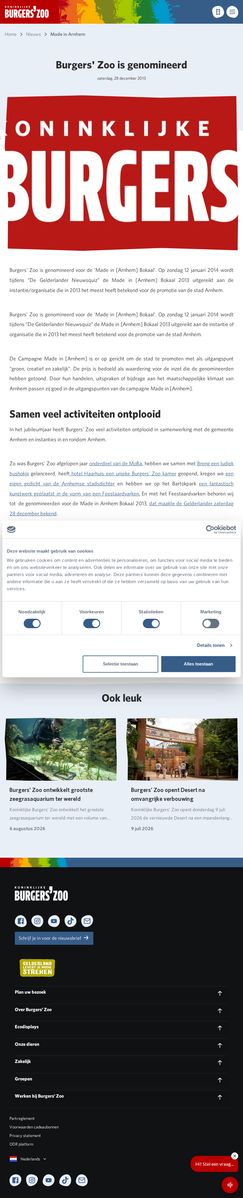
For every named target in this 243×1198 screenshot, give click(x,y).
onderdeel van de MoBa (115, 463)
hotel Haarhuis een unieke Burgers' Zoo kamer (123, 473)
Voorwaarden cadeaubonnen (34, 1127)
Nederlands (30, 1159)
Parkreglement (22, 1118)
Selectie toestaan (120, 663)
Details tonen (211, 645)
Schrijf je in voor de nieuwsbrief (50, 938)
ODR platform (21, 1144)
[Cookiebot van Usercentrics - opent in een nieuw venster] (210, 529)
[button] (232, 12)
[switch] (91, 623)
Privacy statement (25, 1135)
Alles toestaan (198, 663)
